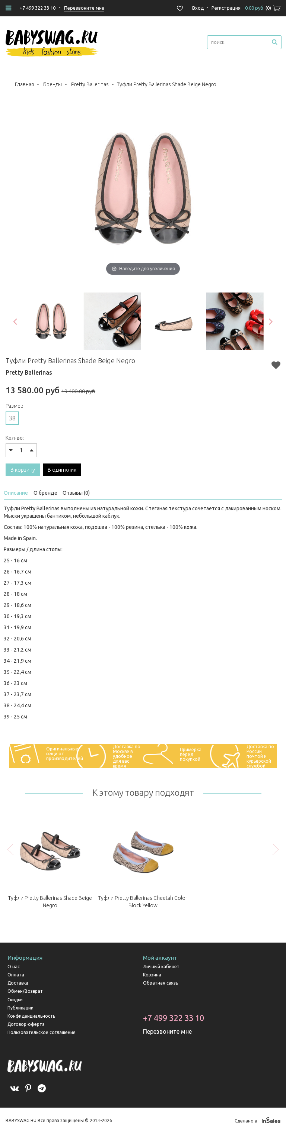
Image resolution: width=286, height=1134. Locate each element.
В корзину (22, 470)
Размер (14, 406)
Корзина (152, 974)
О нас (13, 966)
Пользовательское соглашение (41, 1032)
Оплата (15, 974)
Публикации (20, 1007)
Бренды (52, 84)
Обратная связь (160, 982)
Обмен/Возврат (25, 991)
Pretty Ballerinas (90, 84)
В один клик (62, 470)
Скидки (15, 999)
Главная (24, 84)
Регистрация (226, 7)
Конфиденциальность (31, 1016)
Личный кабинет (161, 966)
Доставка (17, 982)
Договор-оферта (26, 1024)
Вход (198, 7)
